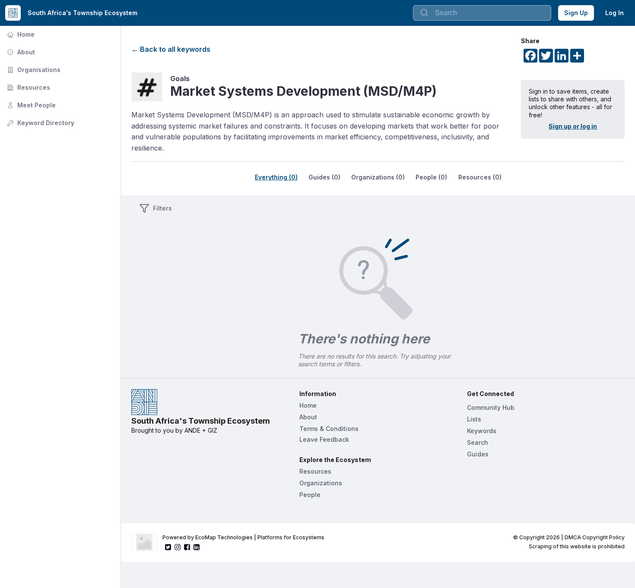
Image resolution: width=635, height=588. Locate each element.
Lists (474, 419)
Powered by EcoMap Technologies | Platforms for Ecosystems (243, 537)
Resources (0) (480, 177)
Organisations (32, 69)
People (310, 494)
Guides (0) (324, 177)
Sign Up (576, 12)
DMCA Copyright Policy (595, 537)
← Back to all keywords (170, 49)
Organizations (320, 483)
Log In (614, 12)
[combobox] (482, 13)
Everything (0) (276, 177)
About (20, 52)
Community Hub (490, 407)
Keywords (481, 430)
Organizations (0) (378, 177)
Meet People (30, 105)
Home (20, 34)
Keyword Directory (39, 122)
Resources (27, 87)
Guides (478, 454)
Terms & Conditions (329, 428)
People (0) (431, 177)
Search (477, 442)
